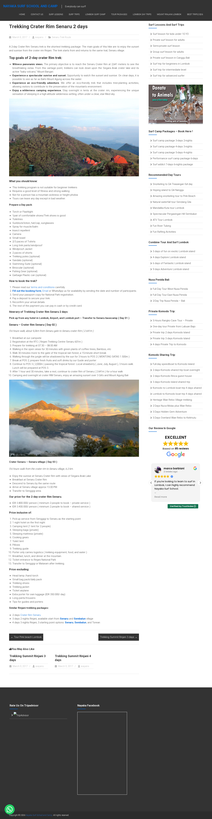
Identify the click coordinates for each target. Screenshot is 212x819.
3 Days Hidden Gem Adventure (170, 411)
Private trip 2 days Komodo (168, 332)
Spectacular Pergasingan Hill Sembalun (175, 213)
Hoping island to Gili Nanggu (168, 190)
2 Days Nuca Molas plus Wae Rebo (172, 405)
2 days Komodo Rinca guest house (172, 375)
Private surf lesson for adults (169, 39)
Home (22, 14)
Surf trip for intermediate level (169, 69)
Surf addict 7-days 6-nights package (173, 164)
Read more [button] (161, 497)
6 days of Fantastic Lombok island (172, 263)
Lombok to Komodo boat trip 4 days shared (177, 393)
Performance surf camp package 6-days (175, 158)
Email (45, 290)
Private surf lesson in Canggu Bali (171, 57)
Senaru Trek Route (61, 37)
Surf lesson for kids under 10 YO (171, 33)
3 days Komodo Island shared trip (171, 381)
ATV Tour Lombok (162, 219)
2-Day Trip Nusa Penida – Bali (169, 300)
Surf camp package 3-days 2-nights (172, 140)
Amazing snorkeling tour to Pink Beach (174, 196)
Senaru (64, 618)
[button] (200, 482)
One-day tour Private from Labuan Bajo (174, 326)
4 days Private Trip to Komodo (169, 344)
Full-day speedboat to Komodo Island (173, 364)
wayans (39, 37)
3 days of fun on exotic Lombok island (174, 251)
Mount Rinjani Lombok (169, 14)
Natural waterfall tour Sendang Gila (172, 201)
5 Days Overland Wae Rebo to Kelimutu (174, 417)
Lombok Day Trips (142, 14)
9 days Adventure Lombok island (171, 269)
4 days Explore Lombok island (169, 257)
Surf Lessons (56, 14)
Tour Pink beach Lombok (26, 637)
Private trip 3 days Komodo (168, 338)
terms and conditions (43, 287)
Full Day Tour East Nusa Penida (170, 294)
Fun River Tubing (162, 225)
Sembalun (80, 622)
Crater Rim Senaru (30, 615)
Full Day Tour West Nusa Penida (170, 288)
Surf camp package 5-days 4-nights (172, 152)
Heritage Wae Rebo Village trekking (172, 399)
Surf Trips (74, 14)
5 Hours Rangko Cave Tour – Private (173, 320)
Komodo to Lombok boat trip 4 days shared (177, 387)
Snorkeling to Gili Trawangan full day (172, 184)
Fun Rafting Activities (164, 231)
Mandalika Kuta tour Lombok (168, 207)
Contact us (37, 14)
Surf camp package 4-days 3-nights (172, 146)
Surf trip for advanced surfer (169, 75)
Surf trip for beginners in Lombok (171, 63)
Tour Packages (119, 14)
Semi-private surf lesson (166, 45)
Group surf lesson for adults (168, 51)
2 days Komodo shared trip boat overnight (176, 370)
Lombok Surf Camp (95, 14)
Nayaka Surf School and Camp (30, 6)
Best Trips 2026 (195, 14)
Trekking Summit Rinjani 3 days (118, 637)
